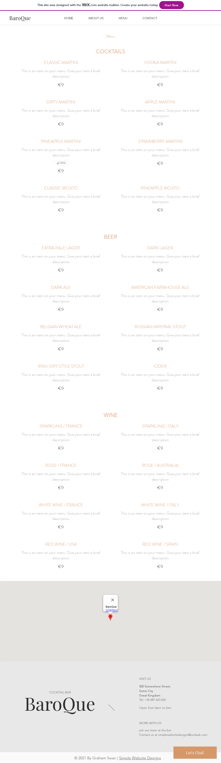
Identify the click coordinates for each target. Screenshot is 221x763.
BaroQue (59, 703)
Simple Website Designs (140, 758)
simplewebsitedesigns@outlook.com (182, 735)
